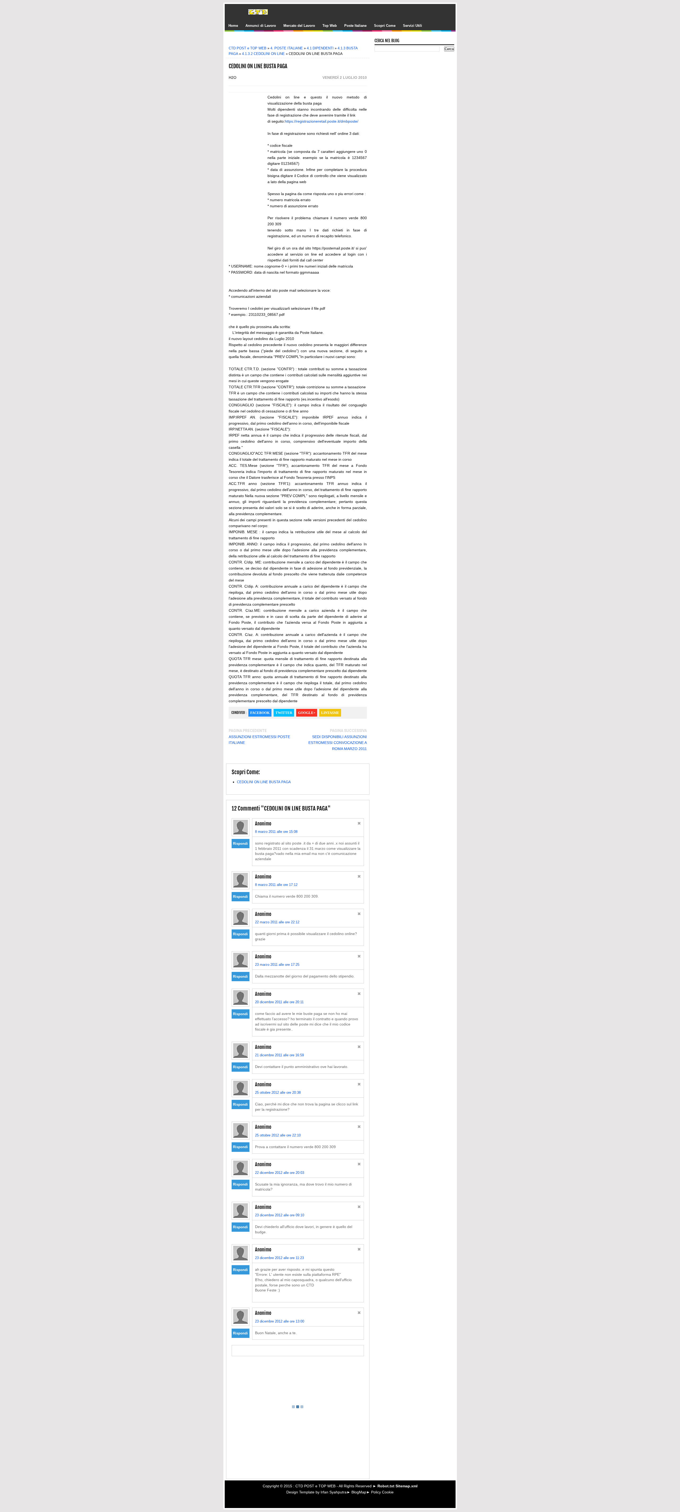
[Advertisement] (301, 40)
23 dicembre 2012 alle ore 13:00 (279, 1321)
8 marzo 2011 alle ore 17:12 (276, 885)
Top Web (329, 26)
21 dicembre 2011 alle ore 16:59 (279, 1055)
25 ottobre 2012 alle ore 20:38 (278, 1093)
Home (233, 26)
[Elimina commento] (359, 824)
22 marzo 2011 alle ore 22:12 (277, 922)
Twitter (283, 713)
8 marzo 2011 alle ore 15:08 (276, 832)
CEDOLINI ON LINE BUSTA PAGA (264, 782)
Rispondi (240, 844)
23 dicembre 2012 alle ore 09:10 (279, 1215)
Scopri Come (385, 26)
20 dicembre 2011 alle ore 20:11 (279, 1002)
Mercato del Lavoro (299, 26)
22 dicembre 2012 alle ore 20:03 (279, 1173)
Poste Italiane (355, 26)
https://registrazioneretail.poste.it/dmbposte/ (321, 121)
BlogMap (358, 1492)
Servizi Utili (412, 26)
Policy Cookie (382, 1492)
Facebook (260, 713)
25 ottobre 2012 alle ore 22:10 (278, 1135)
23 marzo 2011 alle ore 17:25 (277, 965)
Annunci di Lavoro (260, 26)
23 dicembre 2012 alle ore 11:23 (279, 1258)
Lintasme (330, 713)
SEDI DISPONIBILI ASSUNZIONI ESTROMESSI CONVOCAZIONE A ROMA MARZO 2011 (337, 743)
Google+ (306, 713)
